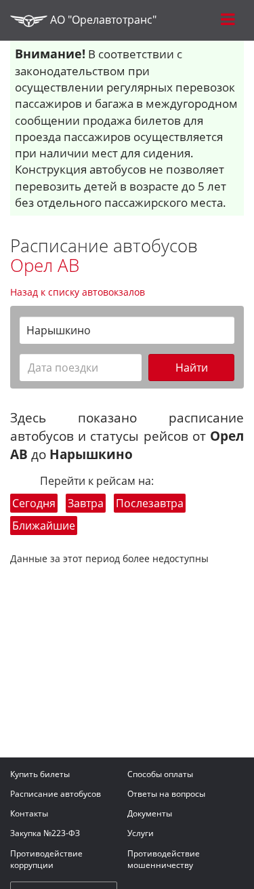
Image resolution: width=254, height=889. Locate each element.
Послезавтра (150, 503)
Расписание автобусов (55, 793)
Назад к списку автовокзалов (77, 291)
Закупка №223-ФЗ (45, 833)
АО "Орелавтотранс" (101, 19)
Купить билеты (40, 774)
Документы (149, 813)
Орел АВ (44, 265)
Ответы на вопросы (166, 793)
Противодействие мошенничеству (163, 859)
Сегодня (34, 503)
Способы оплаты (160, 774)
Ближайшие (43, 525)
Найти (191, 367)
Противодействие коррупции (46, 859)
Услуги (140, 833)
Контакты (29, 813)
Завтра (86, 503)
